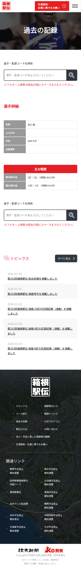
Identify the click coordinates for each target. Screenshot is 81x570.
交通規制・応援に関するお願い (49, 6)
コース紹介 (21, 413)
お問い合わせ (51, 429)
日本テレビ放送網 (19, 503)
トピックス (21, 405)
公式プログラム (52, 421)
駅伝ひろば (21, 429)
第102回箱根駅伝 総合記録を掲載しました (32, 278)
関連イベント (51, 413)
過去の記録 (21, 421)
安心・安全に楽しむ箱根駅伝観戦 (33, 436)
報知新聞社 (15, 492)
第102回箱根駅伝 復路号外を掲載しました (32, 294)
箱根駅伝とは (51, 405)
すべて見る (64, 258)
